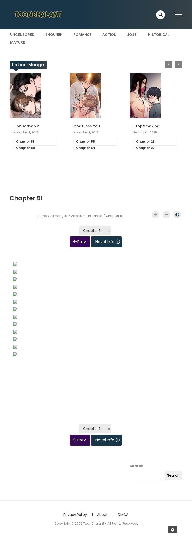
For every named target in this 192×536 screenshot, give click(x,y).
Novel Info (105, 242)
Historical (159, 34)
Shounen (54, 34)
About (102, 514)
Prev (82, 242)
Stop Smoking (147, 126)
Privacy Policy (75, 514)
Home (42, 216)
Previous (168, 64)
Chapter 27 (145, 148)
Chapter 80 (25, 148)
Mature (17, 42)
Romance (83, 34)
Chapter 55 (85, 141)
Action (109, 34)
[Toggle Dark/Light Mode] (177, 214)
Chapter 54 (85, 148)
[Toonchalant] (39, 14)
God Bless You (87, 126)
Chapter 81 (25, 141)
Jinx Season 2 (26, 126)
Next (178, 64)
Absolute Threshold (86, 216)
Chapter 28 (145, 141)
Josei (132, 34)
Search (137, 465)
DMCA (123, 514)
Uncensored (22, 34)
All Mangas (59, 216)
